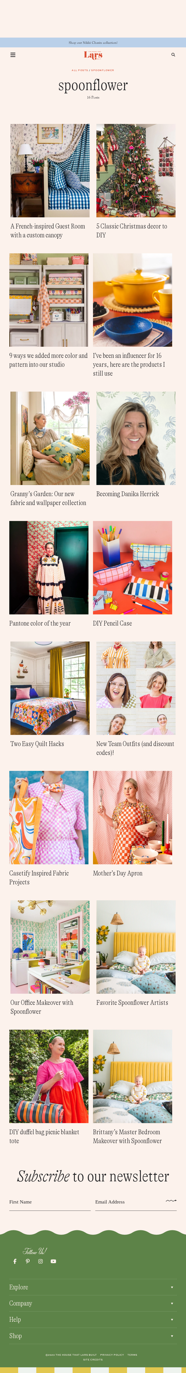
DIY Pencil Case (112, 623)
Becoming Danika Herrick (127, 494)
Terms (132, 1354)
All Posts (80, 70)
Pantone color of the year (40, 623)
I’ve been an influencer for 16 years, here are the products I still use (129, 364)
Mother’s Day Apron (117, 873)
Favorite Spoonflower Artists (132, 1002)
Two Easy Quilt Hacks (37, 744)
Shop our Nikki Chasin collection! (93, 43)
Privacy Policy (112, 1354)
